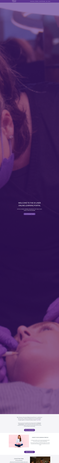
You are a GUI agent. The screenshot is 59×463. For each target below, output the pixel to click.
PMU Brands (37, 1)
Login (47, 1)
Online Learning (32, 1)
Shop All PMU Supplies (42, 1)
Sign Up (49, 1)
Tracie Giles (38, 419)
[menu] (39, 1)
